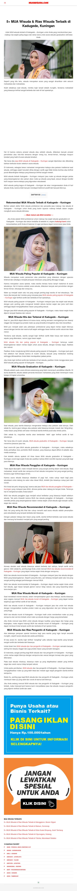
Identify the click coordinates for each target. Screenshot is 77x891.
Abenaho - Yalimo (13, 860)
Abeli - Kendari (12, 853)
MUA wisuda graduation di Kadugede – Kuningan (48, 441)
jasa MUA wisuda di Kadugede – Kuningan (31, 161)
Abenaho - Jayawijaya (14, 857)
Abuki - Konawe (12, 873)
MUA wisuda (27, 668)
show (43, 195)
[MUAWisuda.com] (38, 2)
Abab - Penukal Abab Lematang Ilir (19, 847)
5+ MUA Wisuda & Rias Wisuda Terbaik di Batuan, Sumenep (26, 826)
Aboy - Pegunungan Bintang (16, 870)
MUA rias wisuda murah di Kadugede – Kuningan (39, 599)
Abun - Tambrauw (12, 876)
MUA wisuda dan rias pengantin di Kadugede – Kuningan (38, 646)
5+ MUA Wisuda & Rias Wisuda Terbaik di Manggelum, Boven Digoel (30, 822)
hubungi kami (60, 221)
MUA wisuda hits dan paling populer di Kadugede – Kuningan (31, 342)
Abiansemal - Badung (14, 866)
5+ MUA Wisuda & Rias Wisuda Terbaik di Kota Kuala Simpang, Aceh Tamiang (33, 830)
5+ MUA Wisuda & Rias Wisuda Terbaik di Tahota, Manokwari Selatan (30, 838)
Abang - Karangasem (14, 850)
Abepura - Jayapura (13, 863)
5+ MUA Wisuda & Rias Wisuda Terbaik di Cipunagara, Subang (27, 834)
